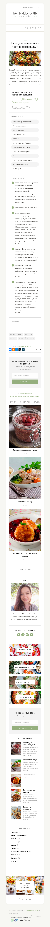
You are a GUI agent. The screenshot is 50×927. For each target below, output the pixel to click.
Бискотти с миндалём (27, 808)
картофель (28, 334)
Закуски (14, 839)
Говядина (14, 832)
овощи (19, 334)
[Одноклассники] (13, 349)
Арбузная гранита (25, 393)
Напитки (14, 842)
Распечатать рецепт (22, 103)
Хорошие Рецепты (24, 346)
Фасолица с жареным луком (25, 450)
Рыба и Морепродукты (19, 851)
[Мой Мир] (16, 349)
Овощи (13, 845)
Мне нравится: (29, 99)
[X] (19, 349)
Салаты (13, 855)
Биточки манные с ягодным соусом (25, 554)
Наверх (38, 916)
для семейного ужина (26, 338)
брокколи (13, 338)
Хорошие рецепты (32, 910)
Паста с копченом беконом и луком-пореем (24, 396)
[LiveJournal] (23, 349)
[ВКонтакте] (10, 349)
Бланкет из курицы (25, 502)
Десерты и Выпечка (18, 835)
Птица (25, 40)
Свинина (14, 858)
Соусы (13, 861)
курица (12, 334)
